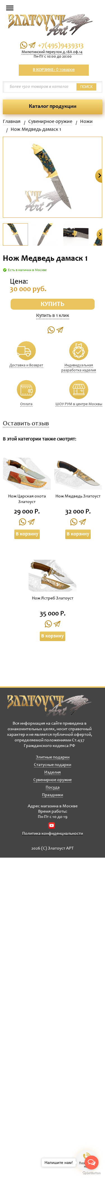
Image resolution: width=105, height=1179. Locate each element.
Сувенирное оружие (50, 121)
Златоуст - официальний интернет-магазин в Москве (49, 706)
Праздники (52, 795)
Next (98, 176)
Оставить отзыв (26, 424)
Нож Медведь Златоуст (78, 496)
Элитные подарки (52, 757)
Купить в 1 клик (52, 315)
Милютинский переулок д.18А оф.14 (52, 52)
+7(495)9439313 (61, 45)
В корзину (27, 534)
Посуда (53, 787)
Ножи (86, 121)
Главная (11, 121)
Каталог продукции (52, 107)
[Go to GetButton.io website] (92, 1173)
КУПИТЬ (52, 304)
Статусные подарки (52, 765)
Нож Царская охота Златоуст (27, 499)
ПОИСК (86, 87)
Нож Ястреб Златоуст (52, 598)
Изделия (52, 772)
